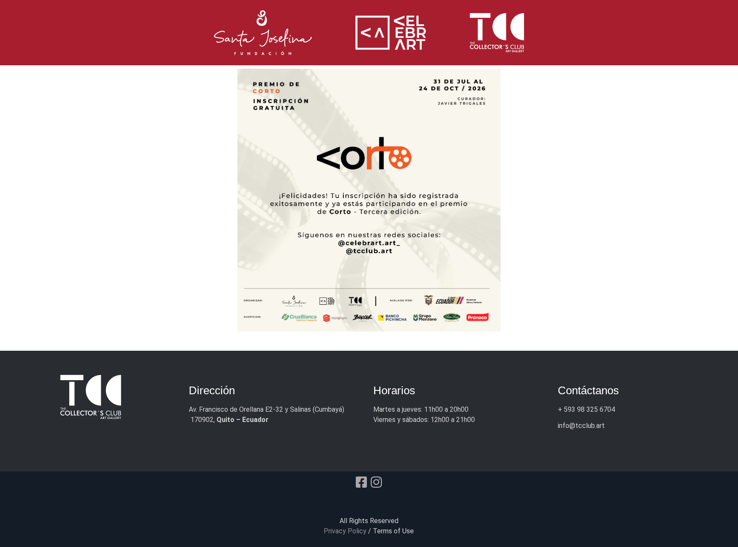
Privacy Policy (345, 531)
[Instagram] (376, 482)
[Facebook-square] (361, 482)
